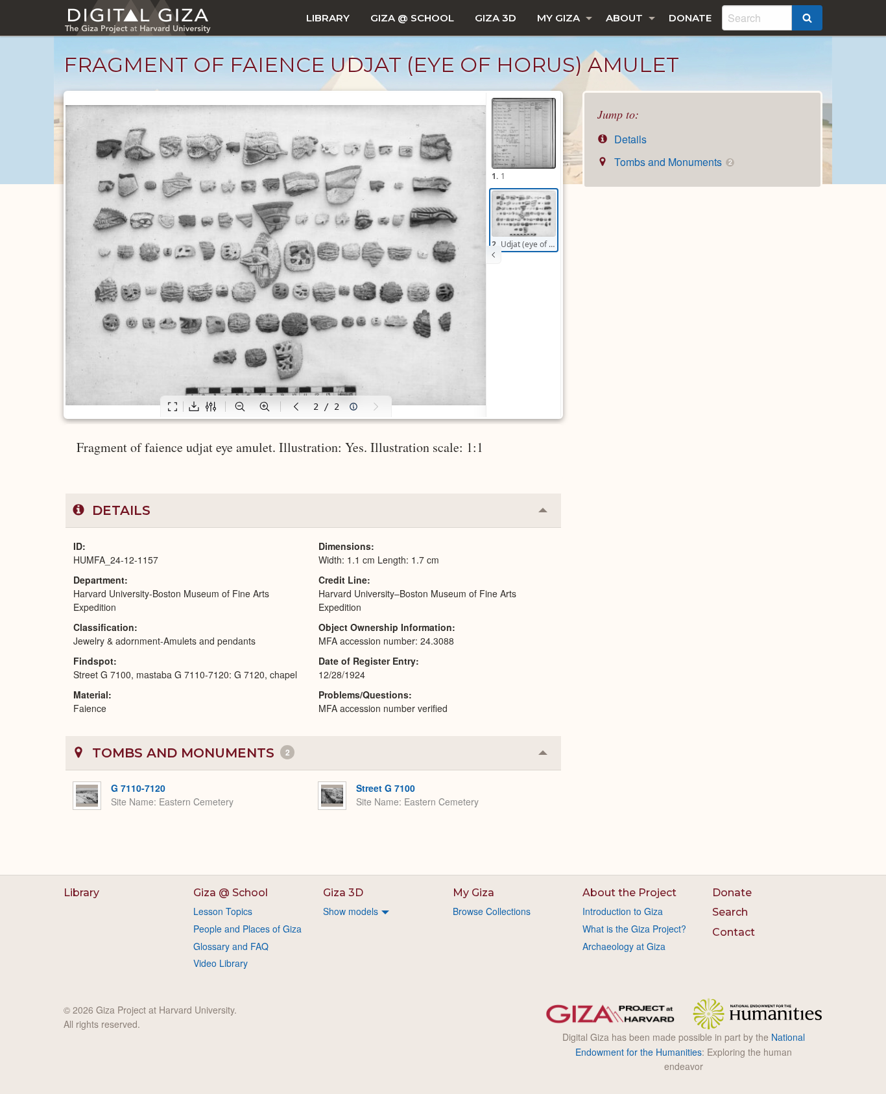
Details (629, 139)
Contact (733, 932)
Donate (690, 18)
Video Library (220, 963)
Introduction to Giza (622, 911)
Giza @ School (412, 18)
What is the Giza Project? (634, 928)
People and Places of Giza (247, 928)
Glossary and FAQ (231, 946)
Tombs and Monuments (672, 161)
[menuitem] (328, 18)
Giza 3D (495, 18)
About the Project (629, 892)
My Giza (558, 18)
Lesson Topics (222, 911)
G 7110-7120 (138, 787)
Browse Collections (492, 911)
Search (730, 912)
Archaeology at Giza (623, 946)
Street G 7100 (385, 787)
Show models (350, 911)
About (624, 18)
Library (328, 18)
